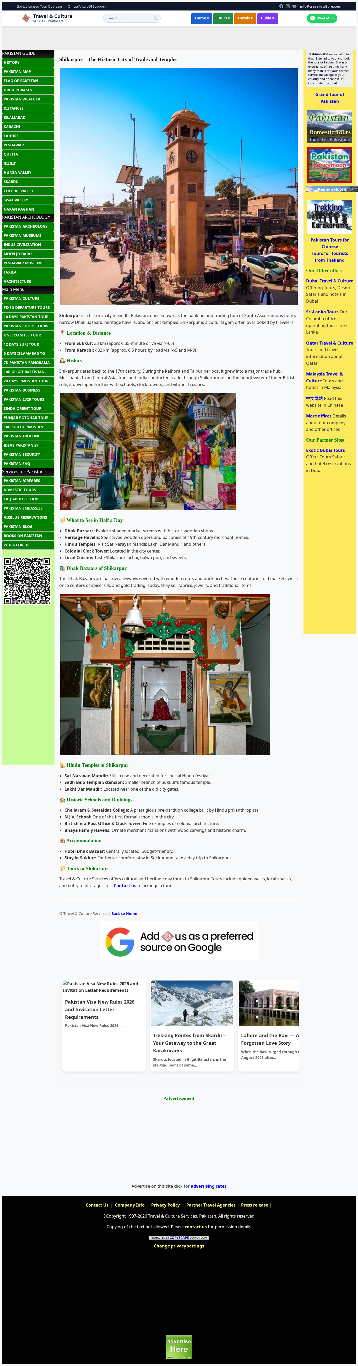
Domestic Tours (20, 489)
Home (202, 17)
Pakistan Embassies (23, 508)
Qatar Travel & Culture (329, 343)
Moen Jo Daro (18, 253)
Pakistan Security (22, 454)
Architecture (17, 281)
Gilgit (10, 163)
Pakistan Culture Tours (21, 299)
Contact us (125, 885)
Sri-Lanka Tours (323, 312)
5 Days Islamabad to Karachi (24, 354)
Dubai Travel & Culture (329, 281)
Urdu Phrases (18, 89)
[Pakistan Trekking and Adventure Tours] (329, 233)
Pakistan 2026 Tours (24, 399)
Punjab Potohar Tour (26, 417)
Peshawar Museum (23, 262)
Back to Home (124, 913)
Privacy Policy (165, 1205)
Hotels (245, 17)
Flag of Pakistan (21, 80)
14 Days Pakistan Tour (26, 316)
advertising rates (208, 1186)
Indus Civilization (22, 244)
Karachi (12, 126)
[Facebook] (281, 6)
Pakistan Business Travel (22, 391)
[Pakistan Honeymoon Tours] (329, 182)
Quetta (11, 154)
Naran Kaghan (19, 209)
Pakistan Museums (22, 235)
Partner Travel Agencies (211, 1205)
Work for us (16, 544)
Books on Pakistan (23, 535)
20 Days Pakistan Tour (26, 380)
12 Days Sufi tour (21, 344)
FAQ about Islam (21, 498)
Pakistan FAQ (17, 463)
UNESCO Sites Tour (22, 335)
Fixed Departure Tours (27, 307)
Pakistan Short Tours (26, 325)
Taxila (10, 272)
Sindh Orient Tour (22, 408)
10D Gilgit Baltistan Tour (24, 373)
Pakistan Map (17, 71)
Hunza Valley (17, 172)
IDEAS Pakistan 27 (21, 445)
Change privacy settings (179, 1246)
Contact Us (97, 1205)
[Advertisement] (179, 38)
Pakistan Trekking (22, 435)
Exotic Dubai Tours (325, 450)
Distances (14, 108)
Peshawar (14, 144)
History (12, 62)
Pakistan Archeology (26, 226)
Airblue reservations (25, 517)
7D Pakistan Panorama (27, 362)
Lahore (11, 135)
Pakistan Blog (18, 526)
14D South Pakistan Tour (23, 428)
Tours (223, 17)
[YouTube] (294, 6)
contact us (196, 1227)
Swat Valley (16, 199)
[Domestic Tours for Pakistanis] (329, 143)
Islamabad (14, 117)
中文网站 (315, 398)
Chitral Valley (19, 190)
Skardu (11, 181)
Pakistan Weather (22, 99)
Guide (267, 17)
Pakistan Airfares (22, 480)
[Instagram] (288, 6)
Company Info (130, 1205)
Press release (254, 1205)
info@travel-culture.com (320, 6)
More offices (319, 416)
